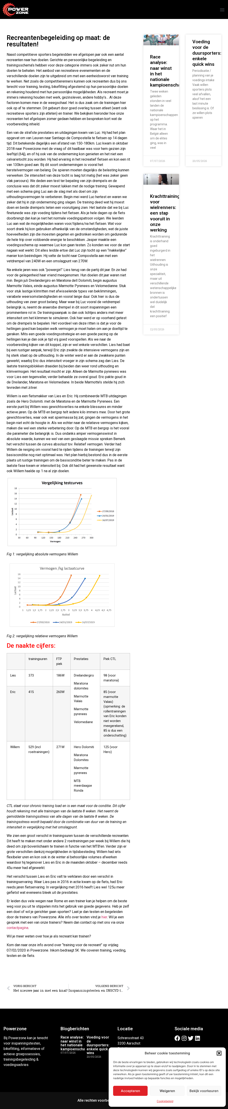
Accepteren (130, 1091)
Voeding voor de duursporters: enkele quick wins (206, 53)
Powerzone (15, 1028)
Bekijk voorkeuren (203, 1091)
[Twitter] (190, 1038)
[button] (219, 1053)
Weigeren (167, 1091)
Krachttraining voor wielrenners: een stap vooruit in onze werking (165, 213)
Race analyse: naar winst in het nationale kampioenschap (74, 1043)
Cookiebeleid (165, 1101)
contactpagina (17, 928)
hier (104, 917)
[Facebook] (177, 1038)
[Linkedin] (197, 1038)
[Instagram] (184, 1038)
